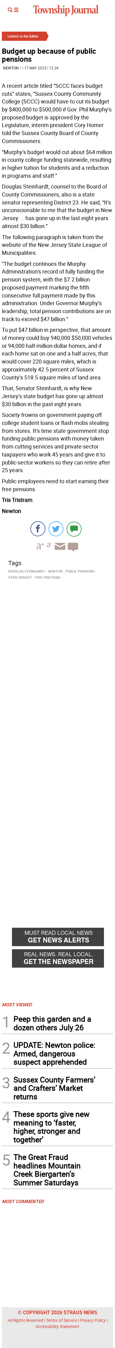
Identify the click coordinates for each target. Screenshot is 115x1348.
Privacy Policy (93, 1320)
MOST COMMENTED (23, 1201)
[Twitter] (55, 528)
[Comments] (74, 528)
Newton (11, 67)
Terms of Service (61, 1320)
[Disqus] (57, 666)
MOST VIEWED (17, 1004)
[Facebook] (37, 528)
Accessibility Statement (57, 1326)
